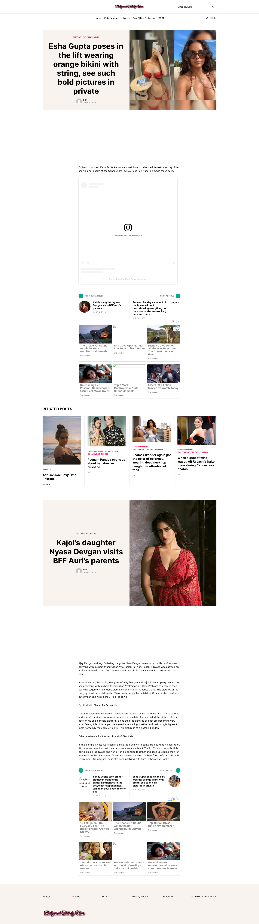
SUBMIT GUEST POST (203, 896)
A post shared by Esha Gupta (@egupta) (128, 279)
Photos (77, 37)
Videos (76, 896)
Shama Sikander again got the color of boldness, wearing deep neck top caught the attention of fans (151, 462)
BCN (85, 100)
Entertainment (91, 37)
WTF (104, 896)
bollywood (111, 451)
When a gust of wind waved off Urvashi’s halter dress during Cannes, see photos (196, 463)
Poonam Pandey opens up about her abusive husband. (106, 463)
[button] (211, 18)
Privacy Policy (140, 896)
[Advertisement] (129, 137)
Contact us (167, 896)
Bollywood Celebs (98, 454)
